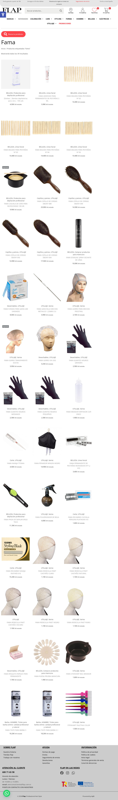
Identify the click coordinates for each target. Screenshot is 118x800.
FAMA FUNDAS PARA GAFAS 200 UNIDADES (16, 310)
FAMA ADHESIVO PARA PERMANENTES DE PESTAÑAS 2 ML (47, 98)
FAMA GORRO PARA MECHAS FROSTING (79, 310)
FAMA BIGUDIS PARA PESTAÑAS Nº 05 (79, 151)
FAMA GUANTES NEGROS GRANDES (78, 361)
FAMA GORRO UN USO (47, 360)
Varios (51, 306)
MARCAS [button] (10, 19)
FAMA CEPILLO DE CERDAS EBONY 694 (47, 256)
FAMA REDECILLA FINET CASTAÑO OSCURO (16, 623)
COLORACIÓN (35, 19)
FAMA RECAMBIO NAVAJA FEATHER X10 (15, 572)
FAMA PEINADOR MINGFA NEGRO (47, 463)
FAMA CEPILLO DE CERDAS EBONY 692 (16, 256)
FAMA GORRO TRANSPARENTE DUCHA (15, 361)
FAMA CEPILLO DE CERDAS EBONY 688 (47, 202)
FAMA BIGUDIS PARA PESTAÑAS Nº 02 (79, 97)
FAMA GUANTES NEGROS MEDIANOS (15, 413)
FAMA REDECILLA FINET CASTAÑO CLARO (47, 572)
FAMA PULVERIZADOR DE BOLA (47, 517)
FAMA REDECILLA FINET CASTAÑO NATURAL (79, 572)
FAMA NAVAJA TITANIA (15, 463)
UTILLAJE (50, 23)
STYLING (58, 19)
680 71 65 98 (8, 772)
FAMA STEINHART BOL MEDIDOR (78, 674)
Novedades (23, 19)
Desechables (12, 306)
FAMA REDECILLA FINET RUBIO (78, 622)
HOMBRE (79, 19)
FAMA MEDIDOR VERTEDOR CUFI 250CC (78, 413)
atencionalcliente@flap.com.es (19, 784)
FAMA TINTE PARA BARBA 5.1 (47, 730)
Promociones (65, 23)
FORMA (69, 19)
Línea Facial (50, 93)
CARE (48, 19)
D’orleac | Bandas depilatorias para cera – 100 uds (15, 99)
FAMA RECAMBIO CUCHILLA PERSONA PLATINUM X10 (78, 518)
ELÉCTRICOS (104, 19)
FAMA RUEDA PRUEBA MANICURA (47, 676)
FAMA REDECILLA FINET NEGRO (47, 622)
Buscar (60, 11)
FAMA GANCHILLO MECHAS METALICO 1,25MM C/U (47, 310)
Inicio (3, 48)
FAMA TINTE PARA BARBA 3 (15, 730)
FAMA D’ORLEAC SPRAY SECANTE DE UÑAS (78, 258)
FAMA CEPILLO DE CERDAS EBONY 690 (79, 202)
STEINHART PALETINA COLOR (79, 725)
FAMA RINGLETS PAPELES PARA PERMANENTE (16, 675)
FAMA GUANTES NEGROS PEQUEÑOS (47, 413)
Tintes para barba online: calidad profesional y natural (16, 724)
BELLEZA (91, 19)
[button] (3, 15)
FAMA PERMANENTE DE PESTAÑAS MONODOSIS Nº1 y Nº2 (78, 465)
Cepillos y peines (43, 198)
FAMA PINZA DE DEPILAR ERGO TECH (16, 520)
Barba (7, 722)
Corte (12, 460)
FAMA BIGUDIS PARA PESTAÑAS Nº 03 (16, 151)
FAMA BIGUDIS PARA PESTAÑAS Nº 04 (47, 151)
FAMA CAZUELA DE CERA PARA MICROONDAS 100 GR (15, 205)
